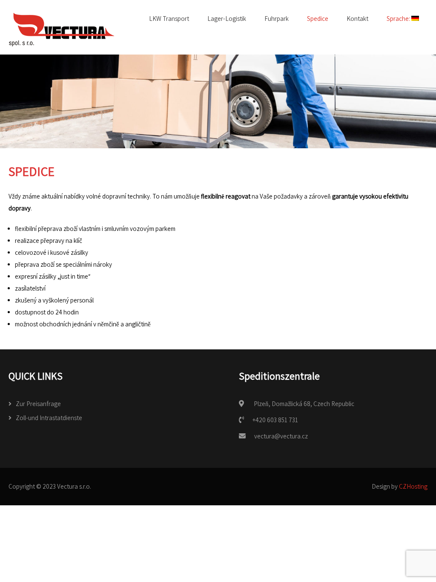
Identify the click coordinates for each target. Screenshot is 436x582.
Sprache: (399, 18)
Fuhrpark (276, 18)
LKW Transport (169, 18)
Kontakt (357, 18)
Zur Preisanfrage (38, 404)
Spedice (317, 18)
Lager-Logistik (226, 18)
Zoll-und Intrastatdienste (49, 418)
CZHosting (413, 486)
